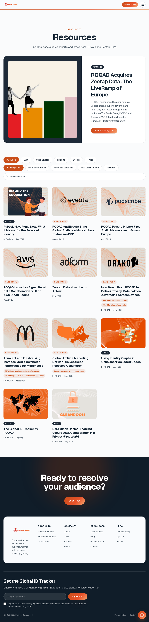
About (67, 531)
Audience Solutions (63, 167)
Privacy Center (97, 541)
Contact (94, 546)
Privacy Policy (123, 531)
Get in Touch (130, 4)
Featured (111, 167)
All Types (11, 160)
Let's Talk (74, 500)
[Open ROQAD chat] (142, 615)
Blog (26, 160)
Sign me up (77, 596)
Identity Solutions (37, 167)
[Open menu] (143, 5)
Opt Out (120, 536)
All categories (14, 167)
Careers (68, 541)
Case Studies (42, 160)
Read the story (101, 130)
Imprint (120, 541)
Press (90, 160)
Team (66, 536)
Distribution (43, 541)
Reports (61, 160)
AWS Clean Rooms (90, 167)
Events (76, 160)
